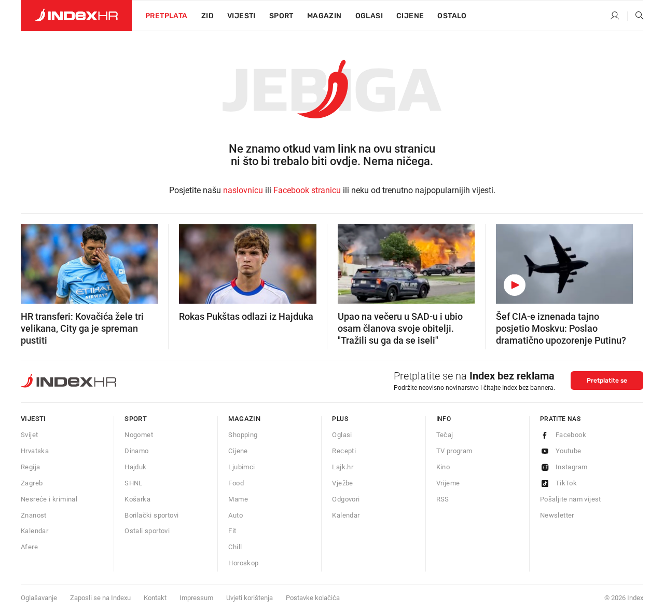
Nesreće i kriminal (49, 499)
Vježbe (342, 483)
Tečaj (444, 435)
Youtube (569, 451)
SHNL (134, 483)
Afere (29, 547)
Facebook (571, 435)
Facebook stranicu (307, 190)
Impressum (196, 598)
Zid (207, 15)
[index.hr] (76, 15)
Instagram (572, 467)
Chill (235, 547)
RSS (442, 499)
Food (236, 483)
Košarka (137, 499)
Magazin (244, 419)
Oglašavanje (39, 598)
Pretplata (166, 15)
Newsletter (557, 515)
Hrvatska (35, 451)
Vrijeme (448, 483)
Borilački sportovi (151, 515)
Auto (235, 515)
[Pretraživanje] (635, 16)
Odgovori (345, 499)
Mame (238, 499)
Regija (30, 467)
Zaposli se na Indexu (100, 598)
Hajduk (135, 467)
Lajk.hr (342, 467)
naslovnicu (243, 190)
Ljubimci (241, 467)
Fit (232, 531)
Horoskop (243, 563)
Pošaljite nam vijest (570, 499)
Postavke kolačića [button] (313, 598)
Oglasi (369, 15)
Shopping (242, 435)
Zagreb (32, 483)
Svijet (29, 435)
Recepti (344, 451)
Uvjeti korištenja (249, 598)
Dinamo (136, 451)
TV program (454, 451)
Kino (443, 467)
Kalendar (34, 531)
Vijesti (241, 15)
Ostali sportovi (147, 531)
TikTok (566, 483)
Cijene (410, 15)
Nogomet (139, 435)
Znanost (34, 515)
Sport (281, 15)
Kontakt (155, 598)
